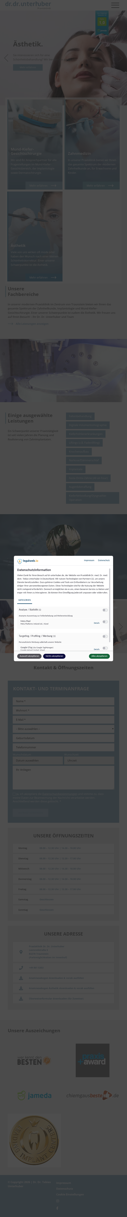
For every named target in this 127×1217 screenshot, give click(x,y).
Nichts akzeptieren (54, 656)
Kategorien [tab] (25, 600)
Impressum (89, 560)
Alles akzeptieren (99, 656)
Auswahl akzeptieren (29, 656)
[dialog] (63, 608)
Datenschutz (104, 560)
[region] (64, 609)
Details (97, 623)
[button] (104, 610)
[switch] (105, 610)
